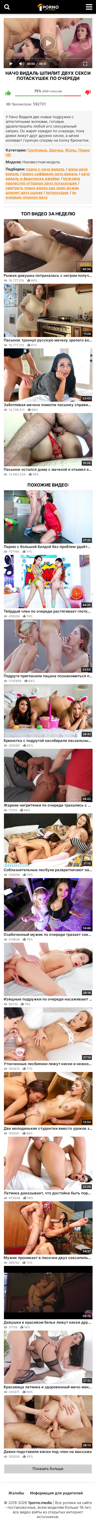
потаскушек (57, 192)
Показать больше (48, 1468)
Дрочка (56, 150)
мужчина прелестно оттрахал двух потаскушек (43, 181)
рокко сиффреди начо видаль (50, 173)
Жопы (70, 150)
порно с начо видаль (45, 169)
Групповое (37, 150)
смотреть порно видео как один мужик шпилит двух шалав (42, 190)
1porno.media (40, 1502)
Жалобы (16, 1493)
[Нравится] (8, 92)
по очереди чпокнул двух (41, 195)
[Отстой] (87, 92)
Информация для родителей (56, 1493)
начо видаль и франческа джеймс (48, 176)
